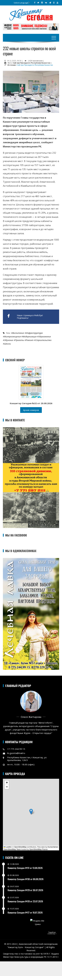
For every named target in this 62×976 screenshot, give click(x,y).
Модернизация (29, 336)
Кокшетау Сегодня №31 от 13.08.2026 (25, 868)
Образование (44, 336)
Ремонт (29, 340)
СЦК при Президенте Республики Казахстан (35, 65)
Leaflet (8, 847)
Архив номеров (31, 410)
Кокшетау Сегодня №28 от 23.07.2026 (25, 901)
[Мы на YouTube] (57, 2)
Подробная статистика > (52, 933)
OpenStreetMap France (38, 849)
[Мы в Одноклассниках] (53, 2)
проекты (19, 340)
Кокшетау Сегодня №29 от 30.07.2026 (25, 890)
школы (7, 343)
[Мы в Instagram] (42, 2)
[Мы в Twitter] (38, 2)
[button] (31, 812)
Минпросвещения (12, 336)
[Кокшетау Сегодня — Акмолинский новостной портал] (31, 14)
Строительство (43, 340)
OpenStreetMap (20, 847)
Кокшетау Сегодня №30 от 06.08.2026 (25, 879)
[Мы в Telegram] (50, 2)
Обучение (8, 340)
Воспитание (18, 333)
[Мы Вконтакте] (46, 2)
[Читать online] (31, 381)
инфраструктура (34, 333)
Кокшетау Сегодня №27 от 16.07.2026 (25, 912)
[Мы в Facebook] (34, 2)
